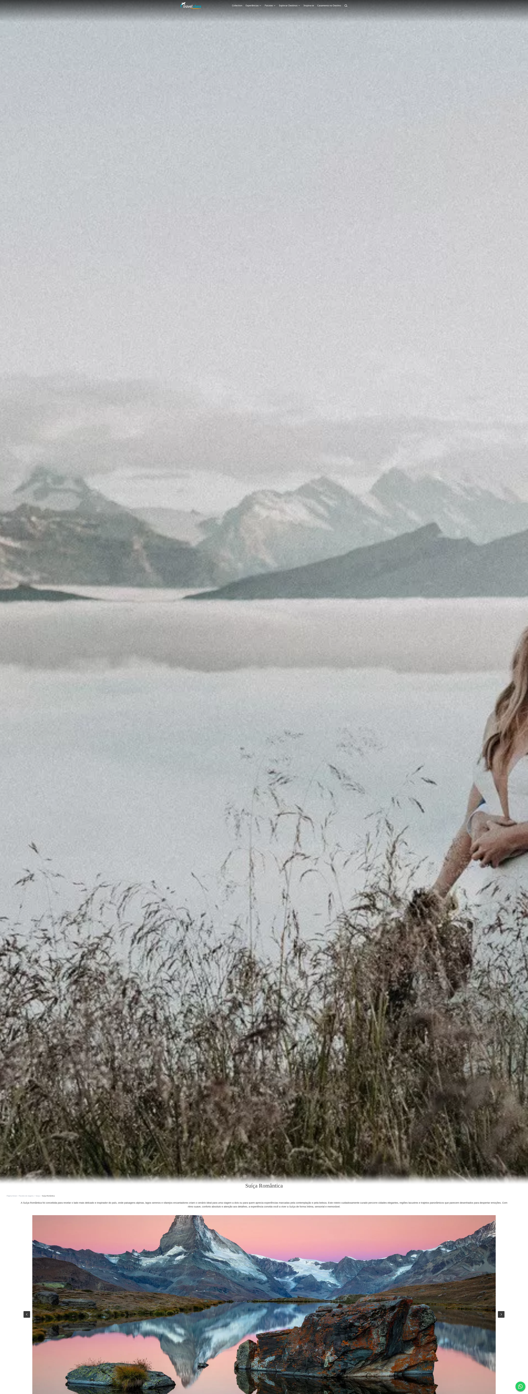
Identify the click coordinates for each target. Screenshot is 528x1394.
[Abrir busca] (346, 5)
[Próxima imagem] (501, 1314)
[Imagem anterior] (27, 1314)
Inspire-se (309, 5)
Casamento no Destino (329, 5)
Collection (237, 5)
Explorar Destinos (288, 5)
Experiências (252, 5)
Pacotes (269, 5)
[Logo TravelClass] (190, 5)
